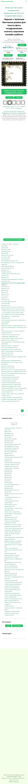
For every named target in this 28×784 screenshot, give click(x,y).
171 (16, 106)
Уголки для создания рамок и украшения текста (14, 327)
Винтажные (4, 249)
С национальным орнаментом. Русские (11, 310)
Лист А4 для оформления (8, 347)
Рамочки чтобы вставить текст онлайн (11, 393)
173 (20, 106)
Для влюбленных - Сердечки (9, 316)
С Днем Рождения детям (7, 381)
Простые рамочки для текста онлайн (11, 307)
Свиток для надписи (6, 375)
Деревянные (4, 251)
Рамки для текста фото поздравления (14, 111)
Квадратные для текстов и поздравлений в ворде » (14, 92)
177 (9, 108)
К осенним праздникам (7, 301)
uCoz (16, 780)
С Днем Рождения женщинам (9, 377)
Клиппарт (4, 286)
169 (12, 106)
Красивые (4, 288)
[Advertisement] (14, 179)
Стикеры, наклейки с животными (10, 397)
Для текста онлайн (6, 268)
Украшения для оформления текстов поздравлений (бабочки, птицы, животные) (13, 595)
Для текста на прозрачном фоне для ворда (12, 373)
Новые (3, 297)
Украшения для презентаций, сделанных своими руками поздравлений (12, 613)
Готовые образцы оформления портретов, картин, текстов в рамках (12, 533)
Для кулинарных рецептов (8, 260)
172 (18, 106)
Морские (3, 294)
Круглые (3, 290)
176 (7, 108)
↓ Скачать (9, 97)
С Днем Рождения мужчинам (9, 379)
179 (13, 108)
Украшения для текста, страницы (10, 349)
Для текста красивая (6, 366)
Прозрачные (4, 305)
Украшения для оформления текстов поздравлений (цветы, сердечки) (13, 589)
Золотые (3, 275)
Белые (3, 246)
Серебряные (4, 318)
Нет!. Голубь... (8, 778)
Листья (3, 292)
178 (11, 108)
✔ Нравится (18, 97)
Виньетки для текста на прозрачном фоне (12, 369)
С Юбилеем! (4, 395)
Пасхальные (4, 303)
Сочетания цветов (6, 355)
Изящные (3, 277)
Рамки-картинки (7, 1)
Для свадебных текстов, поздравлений (11, 314)
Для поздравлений (6, 266)
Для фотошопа (5, 272)
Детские (3, 253)
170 (14, 106)
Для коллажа (4, 259)
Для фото (3, 270)
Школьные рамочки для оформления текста (12, 371)
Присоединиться (17, 625)
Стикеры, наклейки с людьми (9, 244)
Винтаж (3, 247)
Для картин (4, 257)
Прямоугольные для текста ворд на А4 (11, 309)
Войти (8, 625)
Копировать (21, 45)
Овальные (4, 299)
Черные (3, 323)
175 (25, 106)
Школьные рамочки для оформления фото (12, 325)
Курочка (15, 778)
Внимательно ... (22, 778)
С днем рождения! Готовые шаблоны (11, 312)
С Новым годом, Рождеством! (9, 273)
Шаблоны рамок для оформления (10, 360)
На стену (3, 296)
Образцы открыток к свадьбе (9, 345)
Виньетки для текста (6, 367)
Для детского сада (6, 255)
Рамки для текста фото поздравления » (14, 239)
